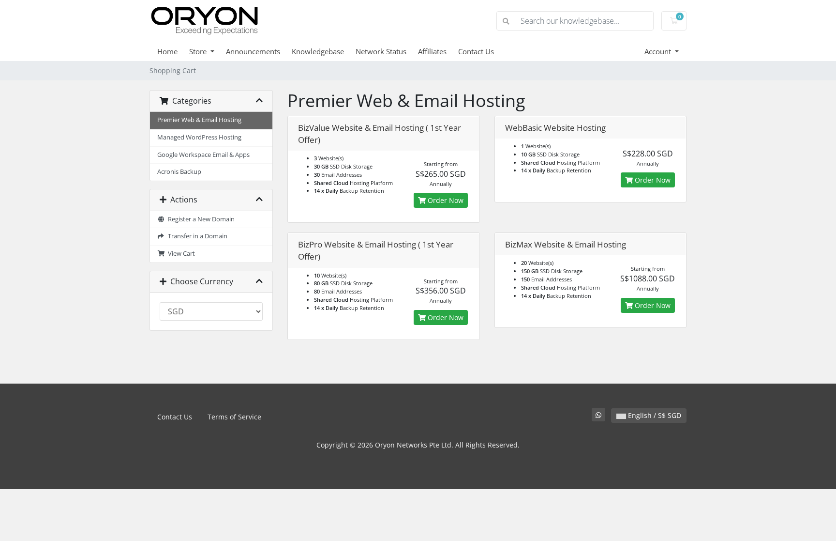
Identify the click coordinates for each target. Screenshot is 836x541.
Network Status (381, 51)
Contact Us (476, 51)
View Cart (180, 253)
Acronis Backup (179, 172)
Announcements (253, 51)
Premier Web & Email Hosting (199, 120)
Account (658, 51)
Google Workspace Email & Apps (203, 155)
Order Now (444, 200)
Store (199, 51)
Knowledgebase (318, 51)
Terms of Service (234, 416)
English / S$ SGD (653, 415)
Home (167, 51)
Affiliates (432, 51)
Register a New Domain (200, 219)
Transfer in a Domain (196, 236)
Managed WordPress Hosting (199, 137)
